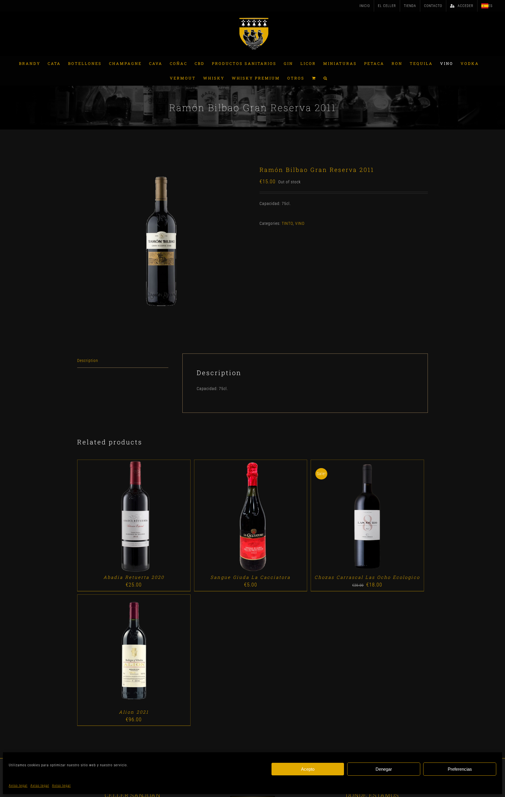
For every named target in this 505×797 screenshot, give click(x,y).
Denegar (384, 769)
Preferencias (460, 769)
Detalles (150, 517)
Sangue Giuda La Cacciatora (250, 577)
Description (87, 360)
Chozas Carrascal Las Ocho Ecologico (367, 577)
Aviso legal (18, 786)
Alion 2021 (134, 712)
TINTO (287, 223)
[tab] (122, 360)
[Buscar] (326, 78)
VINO (300, 223)
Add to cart (120, 517)
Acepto (307, 769)
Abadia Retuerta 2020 (133, 577)
